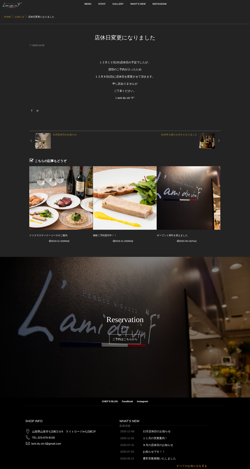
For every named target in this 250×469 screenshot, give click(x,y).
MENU (88, 4)
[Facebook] (31, 110)
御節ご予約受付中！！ (104, 235)
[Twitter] (37, 110)
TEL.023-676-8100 (43, 437)
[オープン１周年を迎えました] (188, 198)
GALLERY (118, 4)
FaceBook (127, 401)
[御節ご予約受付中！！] (124, 198)
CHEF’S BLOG (110, 401)
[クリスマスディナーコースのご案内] (61, 198)
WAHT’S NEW (138, 4)
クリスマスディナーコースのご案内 (48, 235)
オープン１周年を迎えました (172, 235)
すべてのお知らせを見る (191, 465)
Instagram (142, 401)
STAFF (102, 4)
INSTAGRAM (160, 4)
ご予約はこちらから (125, 339)
